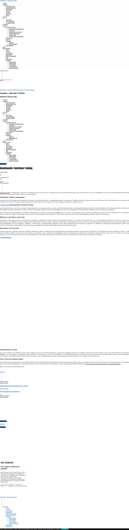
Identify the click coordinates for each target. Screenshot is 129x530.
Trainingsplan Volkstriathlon (16, 36)
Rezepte (11, 42)
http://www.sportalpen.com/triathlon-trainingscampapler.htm (103, 364)
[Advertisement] (27, 84)
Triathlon (5, 5)
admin (1, 181)
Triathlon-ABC (12, 35)
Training (8, 12)
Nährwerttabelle (13, 44)
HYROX (5, 3)
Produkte (8, 60)
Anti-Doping (9, 38)
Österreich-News (10, 6)
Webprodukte (12, 63)
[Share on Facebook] (66, 185)
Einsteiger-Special (11, 27)
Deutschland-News (11, 8)
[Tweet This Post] (66, 187)
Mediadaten (9, 54)
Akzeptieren (64, 529)
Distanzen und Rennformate (16, 29)
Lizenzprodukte (13, 66)
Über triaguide (6, 48)
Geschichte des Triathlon (15, 32)
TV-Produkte (12, 65)
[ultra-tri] (2, 372)
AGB (7, 57)
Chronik (8, 51)
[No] (68, 529)
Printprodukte (12, 62)
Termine (5, 17)
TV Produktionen (10, 21)
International (9, 9)
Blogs (7, 15)
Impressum (9, 59)
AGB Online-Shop (11, 515)
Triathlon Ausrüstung (14, 33)
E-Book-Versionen (14, 68)
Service (5, 26)
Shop (4, 47)
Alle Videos (9, 20)
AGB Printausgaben (11, 56)
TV (3, 18)
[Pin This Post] (66, 188)
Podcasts (5, 24)
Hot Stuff (8, 11)
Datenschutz (9, 526)
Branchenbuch (9, 45)
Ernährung (8, 14)
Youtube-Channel (10, 23)
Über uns (5, 506)
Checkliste (11, 30)
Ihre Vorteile (9, 53)
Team (7, 50)
